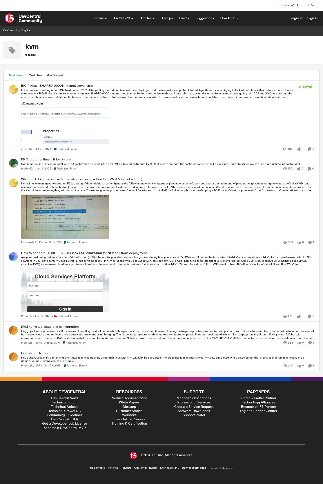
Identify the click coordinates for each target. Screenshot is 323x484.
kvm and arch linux (35, 353)
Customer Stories (129, 411)
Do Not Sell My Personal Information (183, 467)
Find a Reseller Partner (258, 398)
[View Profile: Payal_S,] (13, 256)
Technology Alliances (258, 402)
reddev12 (27, 168)
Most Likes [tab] (35, 75)
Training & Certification (129, 423)
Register (296, 18)
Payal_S (26, 316)
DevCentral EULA (64, 419)
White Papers (129, 402)
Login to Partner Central (258, 411)
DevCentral (10, 30)
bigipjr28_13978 (31, 342)
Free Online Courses (129, 419)
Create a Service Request (194, 407)
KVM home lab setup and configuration (50, 327)
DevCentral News (64, 398)
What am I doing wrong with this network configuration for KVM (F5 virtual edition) (81, 179)
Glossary (129, 407)
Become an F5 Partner (258, 407)
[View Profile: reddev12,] (13, 163)
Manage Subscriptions (194, 398)
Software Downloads (194, 411)
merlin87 (26, 149)
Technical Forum (64, 402)
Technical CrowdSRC (65, 411)
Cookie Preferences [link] (221, 468)
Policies (113, 467)
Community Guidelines (64, 415)
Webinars (129, 415)
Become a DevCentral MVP (65, 428)
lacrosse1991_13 (31, 242)
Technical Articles (64, 407)
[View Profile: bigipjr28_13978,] (13, 330)
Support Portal (194, 415)
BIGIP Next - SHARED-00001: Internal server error (57, 86)
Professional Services (193, 402)
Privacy (126, 467)
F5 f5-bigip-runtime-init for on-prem (47, 159)
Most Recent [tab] (16, 75)
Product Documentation (129, 398)
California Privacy (145, 467)
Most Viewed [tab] (55, 75)
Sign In (312, 18)
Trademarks (97, 467)
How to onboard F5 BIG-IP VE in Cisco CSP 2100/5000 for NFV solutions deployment (84, 253)
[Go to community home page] (23, 18)
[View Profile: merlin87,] (13, 89)
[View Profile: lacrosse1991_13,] (13, 183)
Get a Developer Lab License (64, 423)
